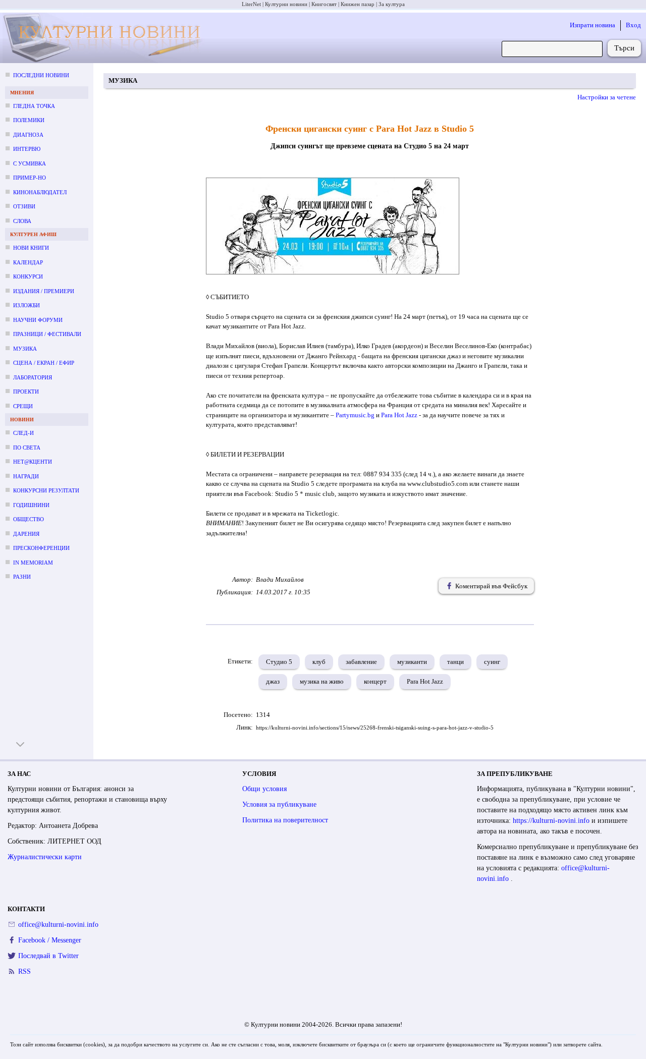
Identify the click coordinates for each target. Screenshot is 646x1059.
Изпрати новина (592, 25)
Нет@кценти (32, 462)
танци (455, 661)
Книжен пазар (357, 4)
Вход (633, 25)
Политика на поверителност (285, 820)
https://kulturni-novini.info (552, 820)
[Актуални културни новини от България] (105, 38)
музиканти (412, 661)
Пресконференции (41, 548)
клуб (319, 661)
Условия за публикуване (279, 804)
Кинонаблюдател (40, 192)
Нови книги (31, 248)
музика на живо (322, 681)
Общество (28, 519)
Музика (25, 349)
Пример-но (29, 178)
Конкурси (28, 276)
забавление (361, 661)
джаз (273, 681)
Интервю (26, 149)
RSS (24, 971)
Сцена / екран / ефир (43, 363)
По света (26, 447)
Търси (624, 48)
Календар (28, 262)
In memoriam (33, 563)
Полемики (28, 120)
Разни (22, 577)
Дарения (26, 534)
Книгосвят (324, 4)
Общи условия (264, 789)
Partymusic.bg (355, 415)
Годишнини (31, 505)
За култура (392, 4)
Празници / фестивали (47, 334)
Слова (22, 221)
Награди (26, 476)
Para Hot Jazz (399, 415)
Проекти (26, 391)
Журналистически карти (45, 857)
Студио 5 (279, 661)
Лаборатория (32, 377)
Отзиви (24, 206)
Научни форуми (38, 320)
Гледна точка (34, 106)
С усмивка (29, 163)
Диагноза (28, 135)
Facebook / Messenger (49, 940)
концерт (375, 681)
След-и (23, 433)
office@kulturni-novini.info (58, 924)
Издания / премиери (43, 291)
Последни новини (41, 75)
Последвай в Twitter (48, 956)
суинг (492, 661)
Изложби (26, 305)
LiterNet (251, 4)
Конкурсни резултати (46, 490)
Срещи (23, 406)
